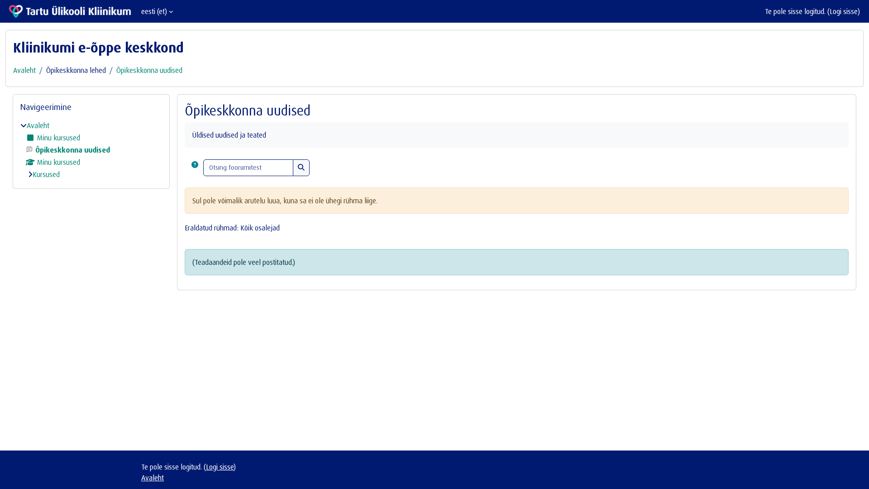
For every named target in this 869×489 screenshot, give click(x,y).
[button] (195, 167)
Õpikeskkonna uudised (149, 70)
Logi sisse (844, 11)
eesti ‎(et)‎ (154, 11)
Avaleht (24, 70)
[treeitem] (91, 150)
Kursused (46, 174)
